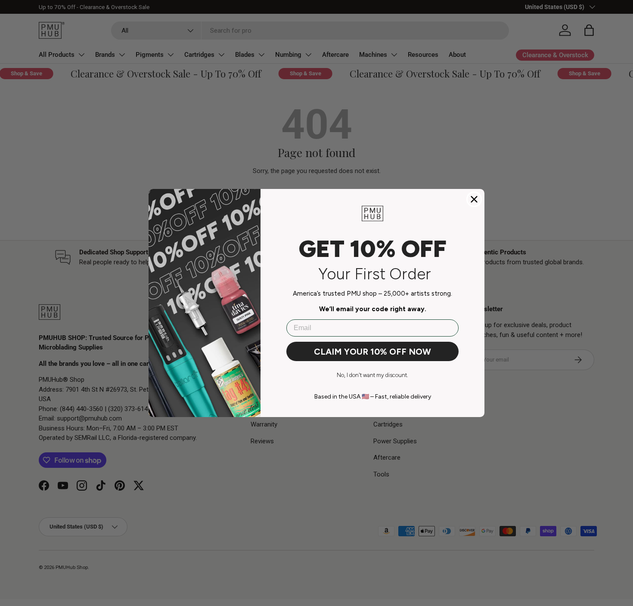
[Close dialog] (474, 199)
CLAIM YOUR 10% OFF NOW (372, 351)
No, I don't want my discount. (372, 375)
